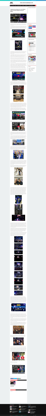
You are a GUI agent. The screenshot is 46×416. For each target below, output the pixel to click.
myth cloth (32, 70)
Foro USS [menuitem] (15, 5)
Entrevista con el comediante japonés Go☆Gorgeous (31, 61)
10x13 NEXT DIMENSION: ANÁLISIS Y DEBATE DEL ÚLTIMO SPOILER (24, 406)
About (11, 0)
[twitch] (35, 0)
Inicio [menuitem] (10, 5)
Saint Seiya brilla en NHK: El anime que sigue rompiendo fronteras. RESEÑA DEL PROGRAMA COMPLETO (32, 412)
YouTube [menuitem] (13, 5)
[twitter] (33, 0)
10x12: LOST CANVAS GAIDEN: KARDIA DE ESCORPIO (23, 409)
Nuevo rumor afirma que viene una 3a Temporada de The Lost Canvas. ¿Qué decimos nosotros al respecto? (33, 407)
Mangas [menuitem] (23, 5)
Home (10, 0)
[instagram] (34, 0)
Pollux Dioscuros (12, 12)
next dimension (30, 70)
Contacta (13, 0)
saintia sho (29, 69)
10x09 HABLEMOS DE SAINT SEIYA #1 (24, 411)
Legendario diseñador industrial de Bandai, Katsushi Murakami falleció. (15, 409)
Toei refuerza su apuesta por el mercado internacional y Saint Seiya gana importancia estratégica (15, 412)
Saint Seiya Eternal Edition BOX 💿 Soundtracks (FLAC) (33, 409)
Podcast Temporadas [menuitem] (31, 5)
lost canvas (32, 69)
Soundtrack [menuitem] (26, 5)
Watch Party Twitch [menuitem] (19, 5)
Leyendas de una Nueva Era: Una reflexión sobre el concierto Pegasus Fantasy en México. (12, 385)
